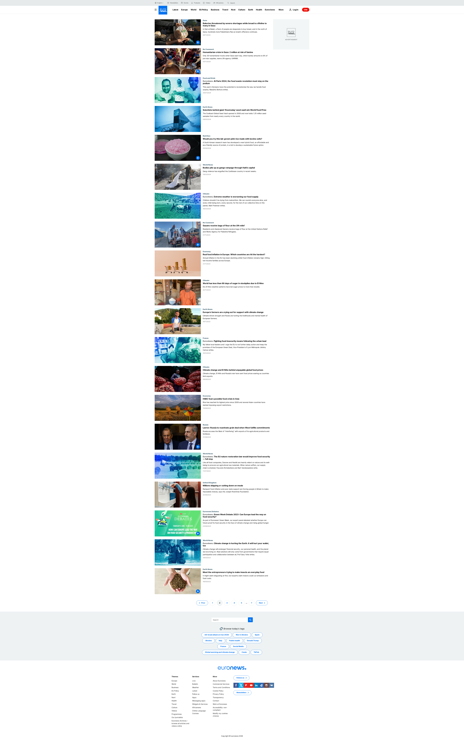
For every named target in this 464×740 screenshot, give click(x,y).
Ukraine (208, 640)
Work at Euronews (220, 704)
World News (208, 165)
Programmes (177, 714)
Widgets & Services (200, 704)
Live (305, 10)
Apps (194, 697)
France (206, 338)
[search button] (228, 3)
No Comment (208, 49)
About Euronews (219, 681)
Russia (205, 425)
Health (259, 9)
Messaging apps (198, 701)
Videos (174, 711)
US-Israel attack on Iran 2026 (217, 635)
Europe (184, 9)
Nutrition (206, 136)
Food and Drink (209, 78)
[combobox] (240, 3)
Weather (195, 687)
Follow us (195, 694)
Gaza (205, 20)
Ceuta (244, 652)
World (193, 9)
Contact (216, 701)
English (159, 3)
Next (233, 9)
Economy (207, 251)
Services (195, 676)
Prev (203, 603)
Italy (220, 640)
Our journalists (177, 717)
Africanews (196, 707)
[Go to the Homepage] (163, 10)
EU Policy (203, 9)
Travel (225, 9)
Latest (175, 9)
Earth (250, 9)
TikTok (256, 652)
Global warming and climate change (220, 652)
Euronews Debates (211, 511)
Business (215, 9)
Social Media (238, 646)
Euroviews (270, 9)
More (215, 676)
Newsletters (241, 692)
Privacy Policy (218, 694)
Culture (241, 9)
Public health (234, 640)
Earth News (207, 107)
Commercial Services (221, 684)
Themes (175, 676)
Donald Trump (253, 640)
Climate (206, 194)
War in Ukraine (242, 635)
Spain (257, 635)
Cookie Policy (218, 691)
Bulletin (195, 684)
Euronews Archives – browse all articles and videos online (180, 723)
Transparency (218, 697)
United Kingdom (209, 483)
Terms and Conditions (221, 687)
